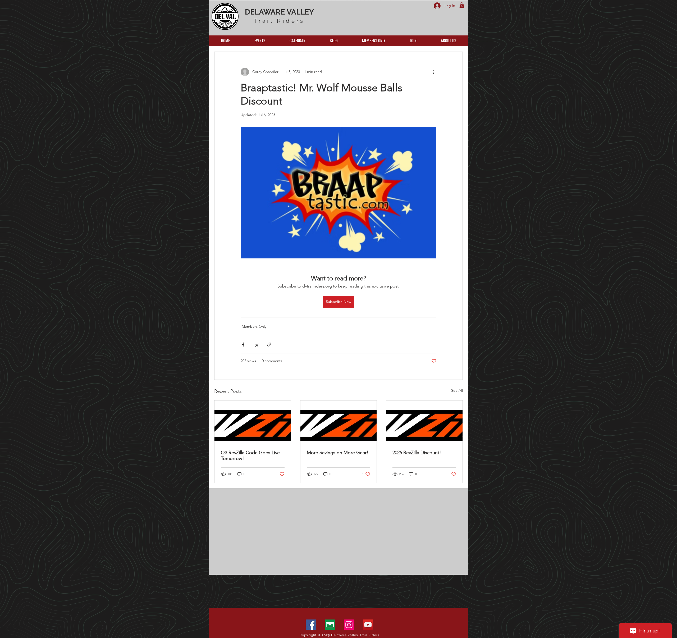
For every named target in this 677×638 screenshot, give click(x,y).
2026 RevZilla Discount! (416, 452)
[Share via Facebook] (243, 344)
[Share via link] (269, 344)
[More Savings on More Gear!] (338, 421)
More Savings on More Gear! (337, 452)
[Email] (330, 624)
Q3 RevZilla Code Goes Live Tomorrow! (250, 455)
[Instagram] (349, 624)
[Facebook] (311, 624)
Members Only (254, 326)
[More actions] (433, 72)
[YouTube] (368, 624)
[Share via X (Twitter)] (256, 344)
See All (457, 390)
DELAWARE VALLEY (279, 12)
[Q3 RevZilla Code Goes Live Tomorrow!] (252, 421)
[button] (461, 5)
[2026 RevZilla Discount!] (424, 421)
